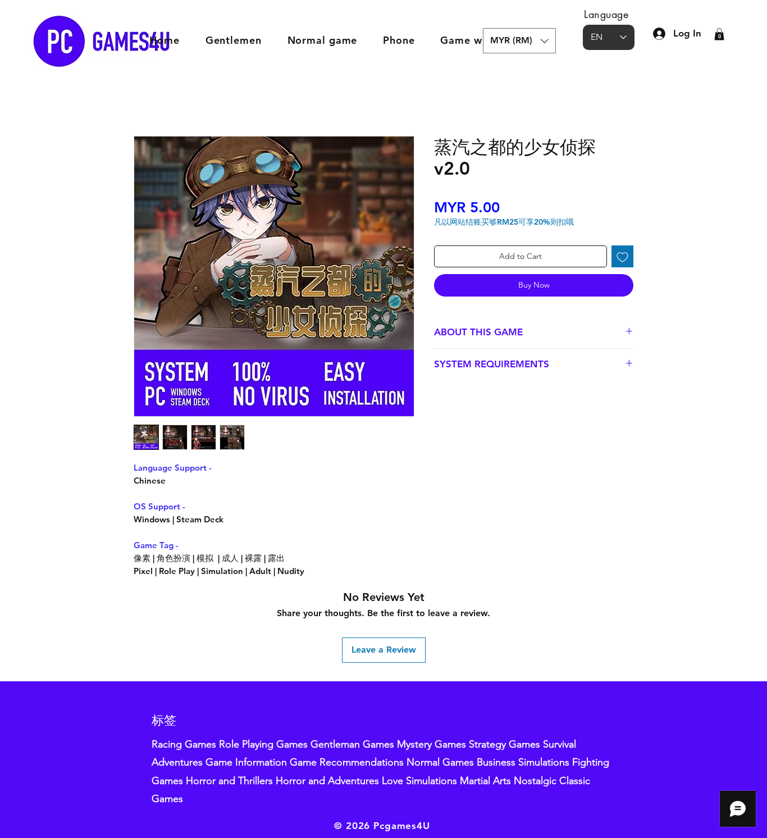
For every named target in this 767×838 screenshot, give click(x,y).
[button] (519, 40)
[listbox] (519, 40)
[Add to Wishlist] (622, 256)
